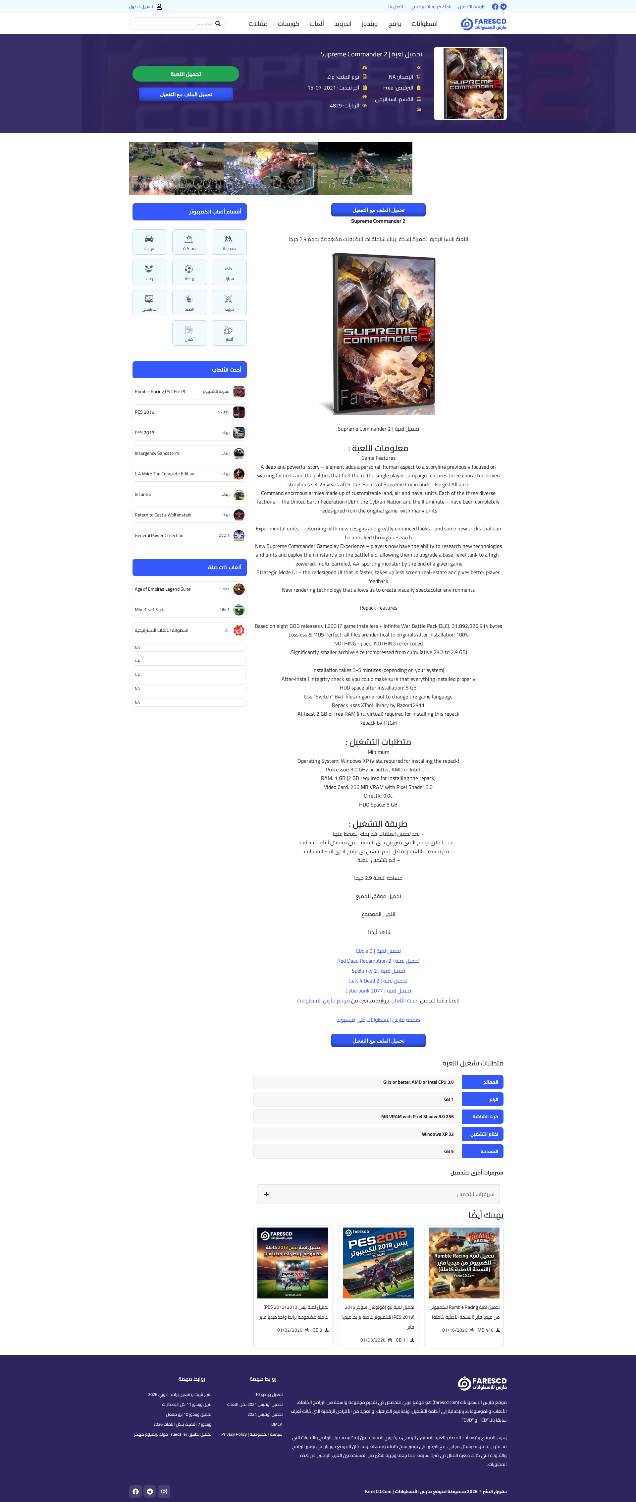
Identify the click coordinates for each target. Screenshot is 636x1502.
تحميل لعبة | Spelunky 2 (378, 971)
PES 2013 (144, 432)
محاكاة (189, 248)
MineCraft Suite (150, 609)
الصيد (189, 309)
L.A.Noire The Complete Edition (164, 473)
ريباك (226, 432)
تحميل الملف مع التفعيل (186, 94)
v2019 (224, 412)
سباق (229, 278)
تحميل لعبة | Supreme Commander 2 (371, 54)
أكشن (189, 339)
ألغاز (229, 339)
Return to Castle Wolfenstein (163, 515)
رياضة (189, 278)
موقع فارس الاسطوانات (323, 1000)
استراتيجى (150, 309)
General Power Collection (159, 535)
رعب (149, 278)
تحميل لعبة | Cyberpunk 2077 (378, 990)
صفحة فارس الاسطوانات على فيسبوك (378, 1020)
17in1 (225, 589)
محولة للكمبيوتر (216, 391)
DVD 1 (224, 535)
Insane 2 (143, 494)
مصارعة (229, 248)
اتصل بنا (395, 6)
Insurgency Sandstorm (157, 453)
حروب (229, 309)
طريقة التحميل (471, 6)
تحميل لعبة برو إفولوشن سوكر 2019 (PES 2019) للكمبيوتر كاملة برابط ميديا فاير (378, 1317)
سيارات (149, 248)
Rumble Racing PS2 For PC (160, 391)
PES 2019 (144, 412)
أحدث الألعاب (405, 1000)
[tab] (378, 1194)
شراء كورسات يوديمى (430, 6)
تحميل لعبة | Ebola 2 (378, 951)
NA (137, 647)
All (227, 630)
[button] (425, 24)
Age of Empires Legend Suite (162, 589)
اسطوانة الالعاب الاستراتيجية (161, 630)
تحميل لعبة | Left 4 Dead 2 (378, 981)
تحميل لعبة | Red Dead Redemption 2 (378, 961)
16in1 (225, 609)
